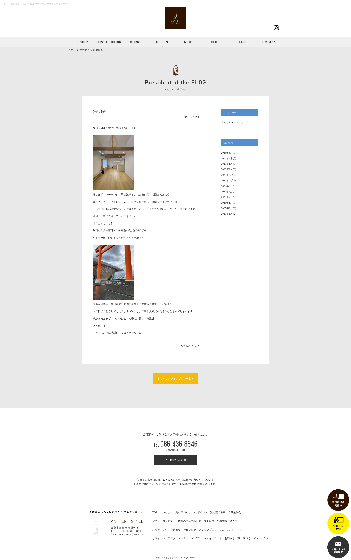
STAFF (242, 42)
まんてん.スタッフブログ (234, 122)
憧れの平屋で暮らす (189, 521)
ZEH (198, 538)
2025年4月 (226, 202)
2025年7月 (226, 186)
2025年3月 (226, 208)
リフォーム (158, 538)
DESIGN (162, 42)
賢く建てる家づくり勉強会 (225, 512)
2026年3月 (226, 169)
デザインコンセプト (163, 521)
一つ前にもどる (188, 345)
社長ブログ (189, 529)
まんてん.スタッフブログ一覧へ (175, 378)
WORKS (136, 42)
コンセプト (166, 512)
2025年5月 (226, 197)
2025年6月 (226, 191)
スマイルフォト (213, 538)
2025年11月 (227, 180)
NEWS (189, 42)
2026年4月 (226, 163)
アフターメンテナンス (180, 538)
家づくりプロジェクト (255, 538)
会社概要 (175, 529)
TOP (154, 512)
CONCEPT (83, 42)
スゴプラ (235, 521)
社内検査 (99, 112)
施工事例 (209, 521)
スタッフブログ (208, 529)
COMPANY (268, 42)
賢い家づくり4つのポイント (191, 512)
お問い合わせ (178, 460)
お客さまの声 (232, 538)
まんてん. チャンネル (232, 529)
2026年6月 (226, 152)
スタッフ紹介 (160, 529)
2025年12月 (227, 175)
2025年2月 (226, 213)
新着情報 (222, 521)
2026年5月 (226, 158)
